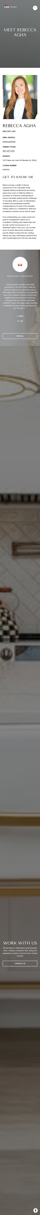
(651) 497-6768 (8, 151)
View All (20, 336)
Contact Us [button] (20, 963)
